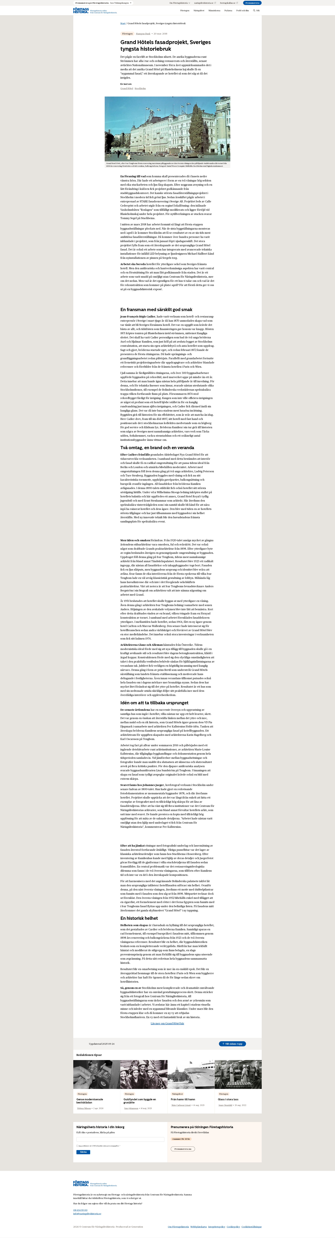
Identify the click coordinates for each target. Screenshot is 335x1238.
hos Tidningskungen (102, 2)
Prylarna (228, 10)
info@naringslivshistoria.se (87, 1213)
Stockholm (140, 88)
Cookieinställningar (252, 1226)
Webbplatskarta (198, 1226)
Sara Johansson (131, 1108)
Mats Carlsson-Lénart (181, 1105)
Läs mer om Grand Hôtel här (167, 1023)
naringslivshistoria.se (203, 2)
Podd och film (242, 10)
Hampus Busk (143, 33)
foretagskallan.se (227, 2)
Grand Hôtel (126, 88)
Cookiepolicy (233, 1226)
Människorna (214, 10)
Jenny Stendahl (225, 1105)
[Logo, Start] (95, 10)
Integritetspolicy (216, 1226)
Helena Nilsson (84, 1108)
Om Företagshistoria (178, 2)
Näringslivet (199, 10)
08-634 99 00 (80, 1210)
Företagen (184, 10)
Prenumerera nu (182, 1148)
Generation (137, 1226)
